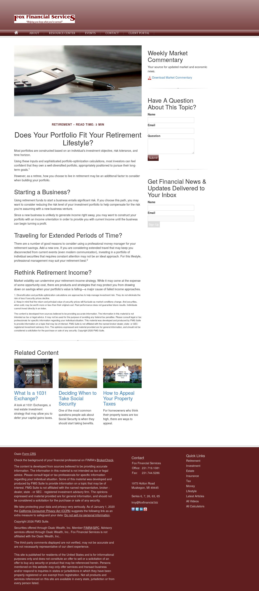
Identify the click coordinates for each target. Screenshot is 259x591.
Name (151, 114)
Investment (193, 466)
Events (90, 33)
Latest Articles (195, 496)
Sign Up (154, 224)
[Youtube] (145, 509)
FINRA (88, 528)
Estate (190, 471)
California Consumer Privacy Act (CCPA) (45, 511)
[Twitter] (137, 509)
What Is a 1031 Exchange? (30, 395)
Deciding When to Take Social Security (78, 398)
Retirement (193, 461)
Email (151, 125)
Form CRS (29, 454)
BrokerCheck (105, 460)
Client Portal (138, 33)
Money (190, 486)
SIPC (96, 528)
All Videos (192, 501)
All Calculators (195, 506)
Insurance (192, 476)
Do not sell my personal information (87, 515)
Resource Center (62, 33)
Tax (188, 481)
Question (154, 136)
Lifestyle (191, 491)
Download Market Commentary (171, 77)
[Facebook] (133, 509)
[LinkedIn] (141, 509)
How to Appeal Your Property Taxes (118, 398)
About (34, 33)
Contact (112, 33)
